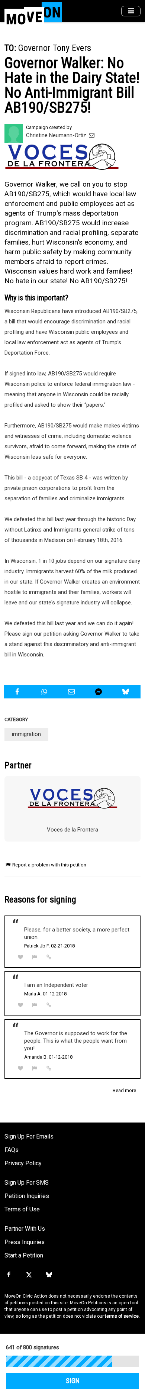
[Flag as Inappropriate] (35, 957)
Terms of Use (22, 1209)
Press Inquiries (24, 1242)
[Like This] (20, 957)
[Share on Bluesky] (127, 691)
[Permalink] (49, 957)
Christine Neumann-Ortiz (57, 135)
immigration (26, 734)
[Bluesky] (49, 1275)
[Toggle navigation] (131, 11)
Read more (124, 1090)
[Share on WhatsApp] (45, 691)
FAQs (11, 1149)
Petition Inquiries (26, 1195)
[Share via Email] (72, 691)
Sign (73, 1381)
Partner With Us (24, 1228)
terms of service (122, 1316)
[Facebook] (8, 1275)
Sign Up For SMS (26, 1182)
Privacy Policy (23, 1163)
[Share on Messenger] (99, 691)
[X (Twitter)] (29, 1275)
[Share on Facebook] (18, 691)
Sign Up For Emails (29, 1136)
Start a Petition (23, 1255)
